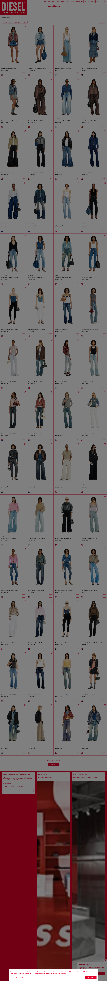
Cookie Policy (64, 973)
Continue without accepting (17, 977)
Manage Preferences (40, 973)
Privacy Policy (54, 973)
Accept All (90, 977)
